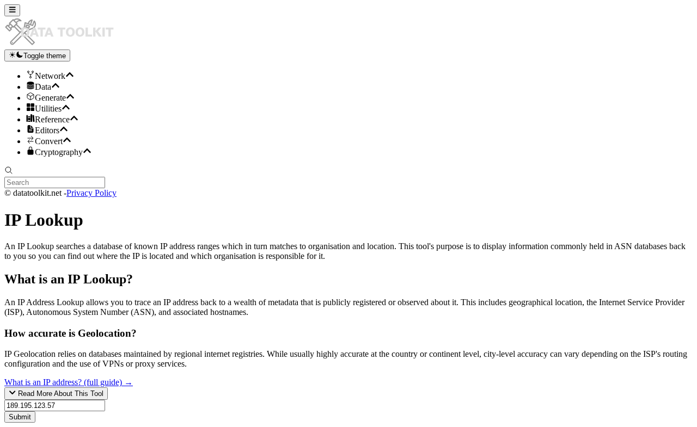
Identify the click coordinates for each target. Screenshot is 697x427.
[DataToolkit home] (64, 44)
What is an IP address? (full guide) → (68, 382)
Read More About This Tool (59, 394)
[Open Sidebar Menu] (12, 10)
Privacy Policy (91, 192)
